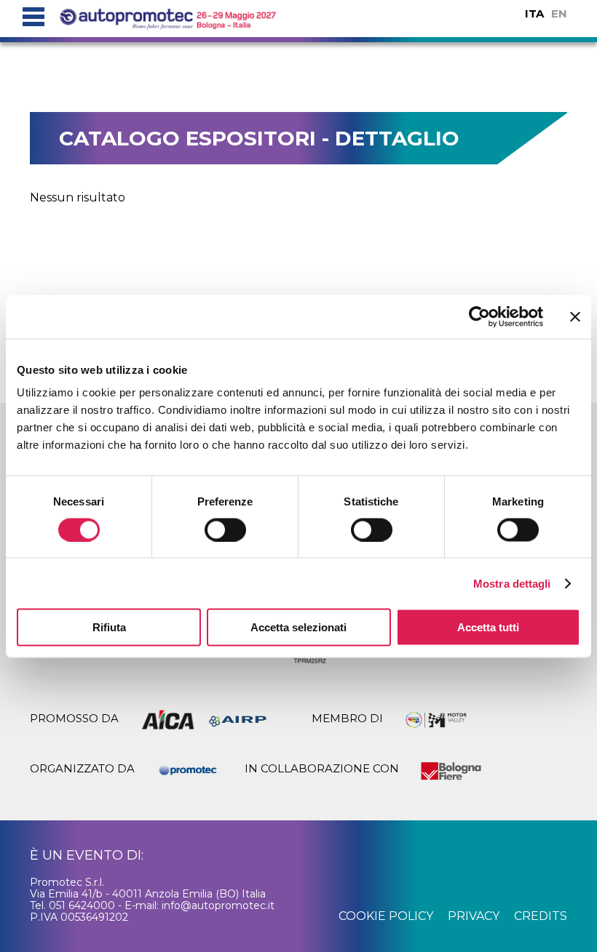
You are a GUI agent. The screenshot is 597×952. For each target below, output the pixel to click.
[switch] (225, 529)
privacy (473, 916)
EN (559, 13)
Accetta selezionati (298, 627)
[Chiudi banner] (575, 316)
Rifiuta (109, 627)
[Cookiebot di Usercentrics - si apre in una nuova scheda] (479, 316)
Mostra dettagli (512, 583)
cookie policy (386, 916)
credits (540, 916)
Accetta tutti (488, 627)
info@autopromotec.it (218, 905)
